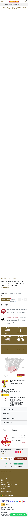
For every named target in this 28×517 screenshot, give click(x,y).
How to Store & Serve (8, 418)
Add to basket (6, 299)
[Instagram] (16, 451)
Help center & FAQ (7, 475)
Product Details (7, 422)
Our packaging (6, 482)
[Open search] (4, 1)
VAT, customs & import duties (9, 480)
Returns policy (6, 478)
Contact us (5, 473)
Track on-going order (7, 486)
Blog (4, 488)
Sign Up (4, 453)
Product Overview (7, 409)
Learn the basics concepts (12, 317)
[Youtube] (19, 451)
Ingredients (5, 413)
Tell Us (23, 442)
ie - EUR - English (7, 495)
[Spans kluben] (14, 1)
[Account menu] (23, 1)
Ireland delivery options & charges (10, 484)
